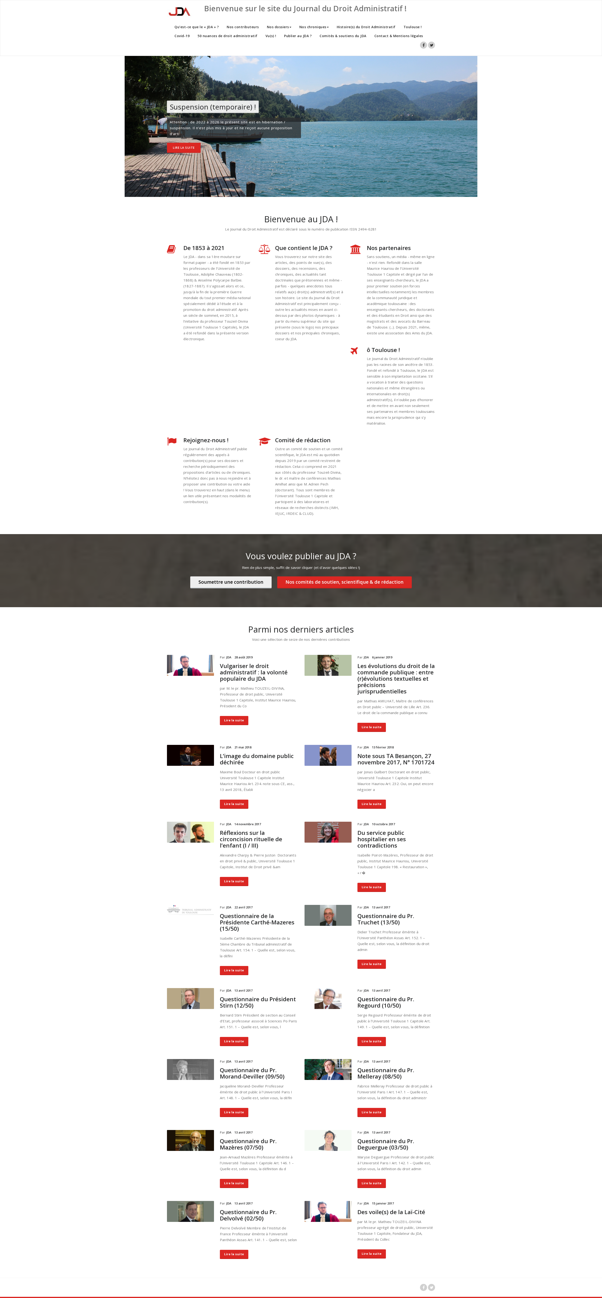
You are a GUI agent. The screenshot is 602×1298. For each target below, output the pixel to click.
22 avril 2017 (243, 907)
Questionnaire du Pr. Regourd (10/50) (385, 1002)
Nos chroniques (312, 27)
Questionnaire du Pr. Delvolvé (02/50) (248, 1215)
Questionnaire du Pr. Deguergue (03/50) (385, 1144)
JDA (228, 657)
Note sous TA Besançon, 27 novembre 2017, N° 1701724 (395, 759)
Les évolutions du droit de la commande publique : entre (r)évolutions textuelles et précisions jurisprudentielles (396, 678)
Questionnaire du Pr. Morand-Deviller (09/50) (252, 1073)
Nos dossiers (278, 27)
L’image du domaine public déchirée (257, 759)
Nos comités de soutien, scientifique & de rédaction (344, 582)
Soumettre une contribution (230, 582)
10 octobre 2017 (383, 824)
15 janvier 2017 (383, 1203)
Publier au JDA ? (298, 36)
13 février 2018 (383, 747)
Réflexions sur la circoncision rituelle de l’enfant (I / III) (251, 839)
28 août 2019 (243, 657)
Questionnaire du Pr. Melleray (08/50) (385, 1073)
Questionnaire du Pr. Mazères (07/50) (248, 1144)
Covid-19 (182, 36)
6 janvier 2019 (382, 657)
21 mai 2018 (242, 747)
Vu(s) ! (270, 36)
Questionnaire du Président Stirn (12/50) (258, 1002)
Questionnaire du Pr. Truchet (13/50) (385, 919)
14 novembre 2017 (247, 824)
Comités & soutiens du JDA (343, 36)
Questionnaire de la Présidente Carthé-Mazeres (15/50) (257, 922)
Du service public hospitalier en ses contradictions (381, 839)
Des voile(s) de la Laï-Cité (391, 1212)
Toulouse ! (413, 27)
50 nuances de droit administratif (227, 36)
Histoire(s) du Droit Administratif (366, 27)
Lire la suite (184, 147)
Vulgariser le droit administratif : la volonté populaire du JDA (254, 672)
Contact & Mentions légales (398, 36)
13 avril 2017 (381, 907)
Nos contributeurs (243, 27)
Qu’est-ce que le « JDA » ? (196, 27)
